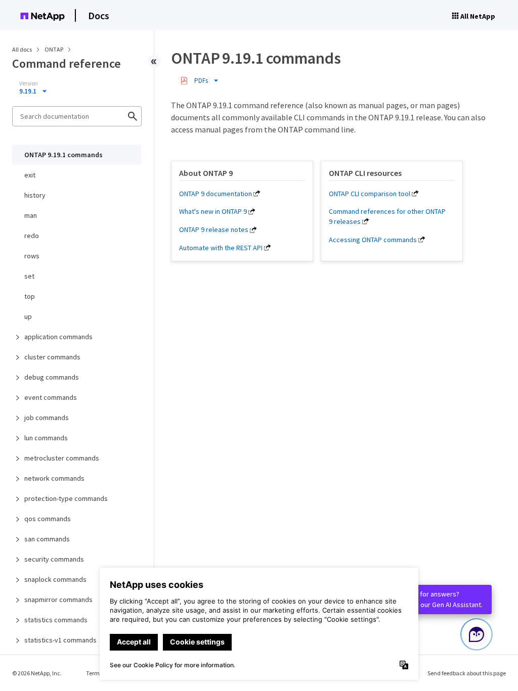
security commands (54, 559)
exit (29, 174)
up (28, 316)
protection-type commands (66, 498)
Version (28, 83)
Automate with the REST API (221, 247)
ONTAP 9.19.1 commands (63, 154)
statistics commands (56, 619)
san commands (47, 538)
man (30, 215)
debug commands (51, 377)
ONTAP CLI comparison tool (369, 193)
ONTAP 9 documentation (215, 193)
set (29, 276)
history (35, 195)
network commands (54, 478)
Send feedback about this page (466, 673)
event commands (50, 397)
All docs (22, 49)
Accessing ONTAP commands (373, 239)
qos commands (47, 518)
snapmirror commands (58, 599)
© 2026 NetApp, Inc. (37, 673)
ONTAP (54, 49)
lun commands (46, 437)
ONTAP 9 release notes (213, 229)
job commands (46, 417)
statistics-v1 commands (60, 639)
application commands (58, 336)
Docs (98, 15)
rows (31, 255)
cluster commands (52, 356)
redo (31, 235)
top (29, 296)
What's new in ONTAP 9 (213, 211)
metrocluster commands (61, 458)
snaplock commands (55, 579)
